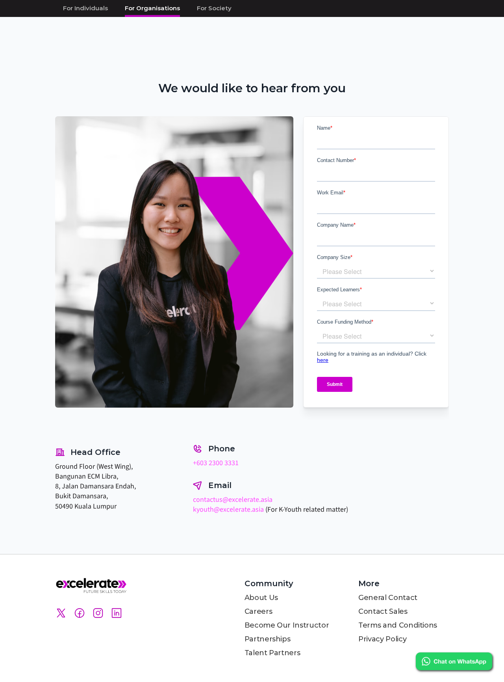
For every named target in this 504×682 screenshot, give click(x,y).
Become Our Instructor (287, 625)
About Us (261, 597)
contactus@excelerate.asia (232, 500)
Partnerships (268, 639)
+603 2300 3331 (216, 463)
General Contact (387, 597)
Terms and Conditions (397, 625)
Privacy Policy (382, 639)
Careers (258, 611)
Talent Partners (272, 652)
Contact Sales (382, 611)
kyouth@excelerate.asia (228, 509)
